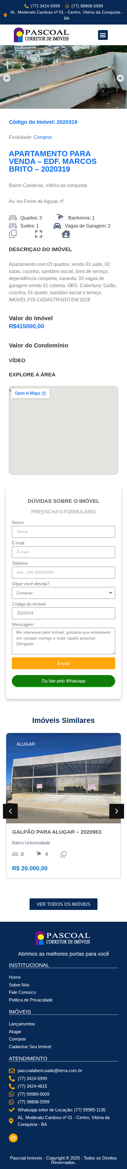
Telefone (20, 563)
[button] (103, 35)
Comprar (43, 137)
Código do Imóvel (28, 604)
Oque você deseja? (30, 583)
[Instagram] (13, 1138)
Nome (18, 522)
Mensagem (23, 624)
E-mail (18, 543)
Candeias (33, 185)
